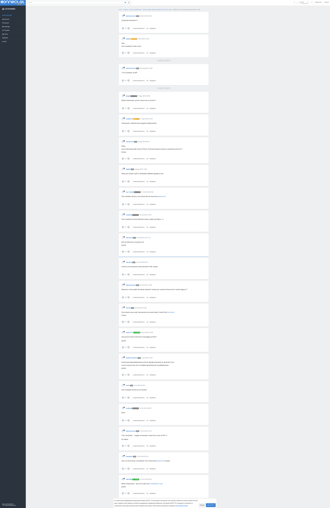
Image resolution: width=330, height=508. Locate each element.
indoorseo (129, 238)
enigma (128, 39)
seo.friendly (130, 192)
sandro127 (129, 332)
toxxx (128, 385)
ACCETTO (210, 505)
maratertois (130, 141)
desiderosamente (131, 358)
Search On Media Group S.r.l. (10, 505)
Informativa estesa (181, 506)
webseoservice (131, 16)
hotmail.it (171, 312)
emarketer (129, 456)
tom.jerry (129, 262)
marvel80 (129, 479)
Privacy (3, 503)
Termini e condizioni (9, 503)
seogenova (129, 119)
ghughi (128, 96)
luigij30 (128, 169)
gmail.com (162, 196)
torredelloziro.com (156, 484)
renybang (129, 215)
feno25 (128, 308)
